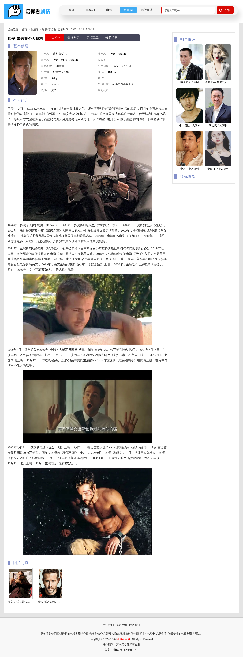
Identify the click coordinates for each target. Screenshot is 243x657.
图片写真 (92, 37)
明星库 (128, 10)
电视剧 (90, 10)
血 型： (102, 78)
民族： (102, 60)
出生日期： (104, 66)
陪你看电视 (123, 639)
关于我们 (108, 625)
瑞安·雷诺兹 (49, 29)
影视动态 (147, 10)
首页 (71, 10)
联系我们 (134, 625)
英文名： (103, 53)
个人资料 (54, 37)
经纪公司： (104, 90)
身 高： (102, 72)
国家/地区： (48, 66)
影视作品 (73, 37)
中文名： (46, 53)
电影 (109, 10)
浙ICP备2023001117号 (126, 649)
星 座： (45, 84)
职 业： (45, 90)
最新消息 (111, 37)
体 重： (45, 78)
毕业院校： (104, 84)
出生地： (46, 72)
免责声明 (121, 625)
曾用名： (46, 60)
